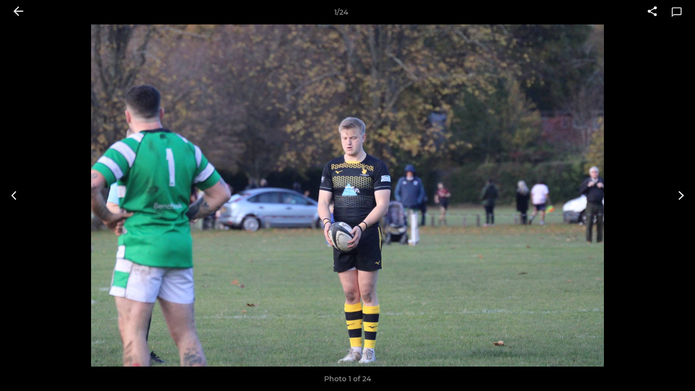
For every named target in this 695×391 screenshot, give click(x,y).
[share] (652, 12)
